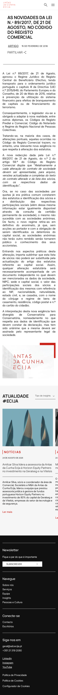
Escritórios (8, 626)
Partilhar (15, 52)
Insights (6, 597)
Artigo (13, 46)
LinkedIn (7, 658)
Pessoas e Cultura (12, 602)
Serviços (7, 589)
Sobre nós (8, 585)
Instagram (7, 662)
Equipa (6, 593)
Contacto (7, 622)
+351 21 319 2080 (12, 650)
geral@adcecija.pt (12, 646)
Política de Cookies (12, 680)
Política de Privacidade (14, 675)
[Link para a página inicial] (12, 4)
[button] (45, 4)
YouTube (7, 667)
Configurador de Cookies (16, 686)
